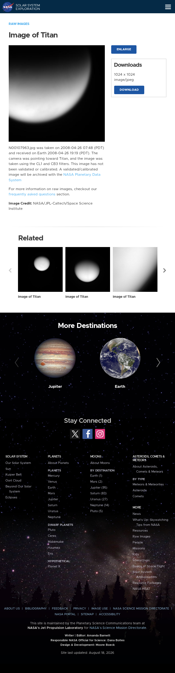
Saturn (52, 505)
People (138, 542)
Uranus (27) (99, 499)
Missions (139, 548)
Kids (136, 554)
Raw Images (19, 24)
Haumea (54, 547)
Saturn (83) (98, 493)
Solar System (16, 456)
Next (165, 270)
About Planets (58, 463)
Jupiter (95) (98, 487)
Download (129, 89)
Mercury (54, 475)
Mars (51, 493)
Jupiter (55, 387)
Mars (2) (96, 481)
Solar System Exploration (25, 7)
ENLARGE (124, 49)
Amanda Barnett (98, 635)
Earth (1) (96, 475)
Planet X (54, 566)
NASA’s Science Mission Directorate (118, 628)
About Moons (100, 463)
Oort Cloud (13, 480)
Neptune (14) (99, 505)
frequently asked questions (32, 194)
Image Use (99, 608)
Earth (120, 387)
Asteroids (140, 490)
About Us (12, 608)
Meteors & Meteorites (148, 484)
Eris (50, 553)
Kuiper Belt (13, 474)
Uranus (53, 511)
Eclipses (11, 497)
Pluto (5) (96, 511)
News (137, 514)
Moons (95, 456)
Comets (138, 496)
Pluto (51, 530)
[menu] (168, 7)
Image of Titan (29, 296)
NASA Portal (65, 614)
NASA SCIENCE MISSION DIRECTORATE (141, 608)
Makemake (56, 541)
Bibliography (36, 608)
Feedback (60, 608)
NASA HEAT (141, 589)
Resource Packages (147, 583)
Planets (54, 456)
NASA (6, 7)
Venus (52, 481)
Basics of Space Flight (149, 566)
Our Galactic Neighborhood (25, 17)
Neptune (54, 517)
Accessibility (109, 614)
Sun (8, 469)
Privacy (79, 608)
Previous (10, 270)
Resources (140, 530)
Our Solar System (18, 463)
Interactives (141, 560)
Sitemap (87, 614)
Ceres (52, 535)
